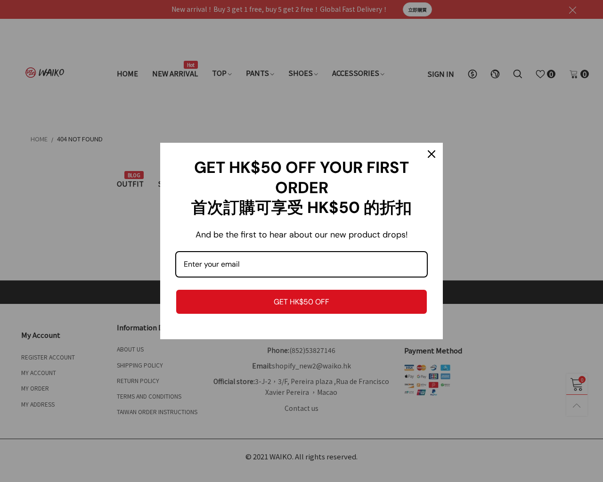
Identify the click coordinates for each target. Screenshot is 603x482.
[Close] (431, 154)
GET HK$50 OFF (301, 302)
